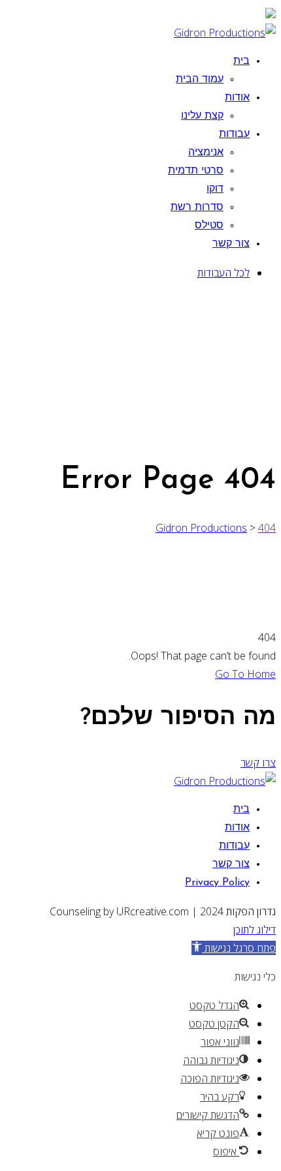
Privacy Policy (217, 882)
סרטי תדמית (195, 171)
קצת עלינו (202, 116)
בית (241, 61)
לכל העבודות (223, 273)
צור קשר (231, 244)
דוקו (215, 189)
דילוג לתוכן (254, 929)
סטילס (209, 226)
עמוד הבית (199, 79)
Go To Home (245, 674)
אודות (237, 98)
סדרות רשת (197, 207)
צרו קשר (258, 762)
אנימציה (205, 152)
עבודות (234, 134)
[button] (233, 948)
